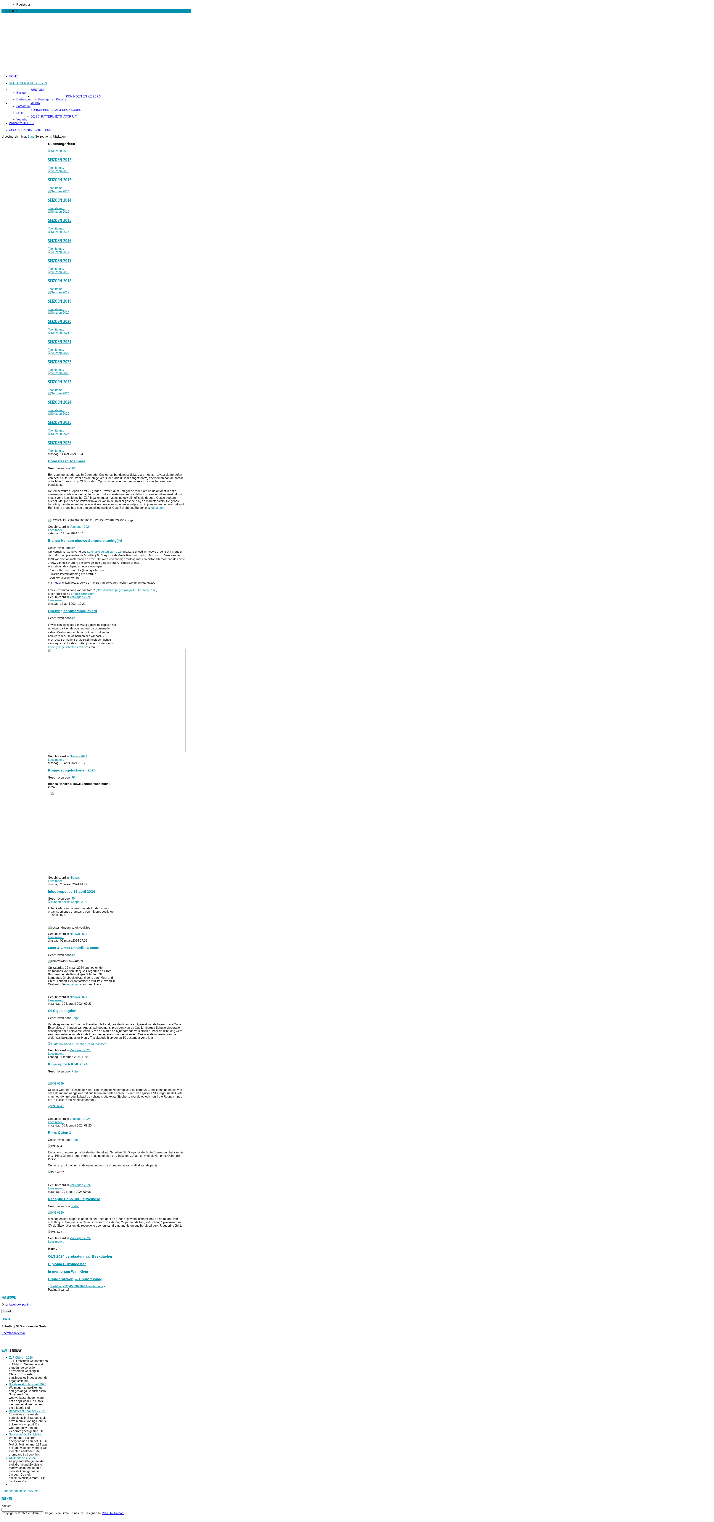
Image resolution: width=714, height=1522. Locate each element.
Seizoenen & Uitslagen (28, 83)
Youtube (21, 119)
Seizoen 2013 (59, 180)
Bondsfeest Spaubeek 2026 (27, 1411)
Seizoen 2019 (59, 301)
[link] (105, 551)
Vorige (60, 1286)
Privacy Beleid (21, 123)
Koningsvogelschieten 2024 (72, 770)
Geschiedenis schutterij (30, 129)
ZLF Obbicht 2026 (21, 1357)
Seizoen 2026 (59, 442)
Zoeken (6, 1506)
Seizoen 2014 (59, 200)
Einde (99, 1286)
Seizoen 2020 (59, 321)
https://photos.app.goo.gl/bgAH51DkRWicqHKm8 (126, 590)
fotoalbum (72, 984)
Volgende (89, 1286)
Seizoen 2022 (59, 361)
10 (81, 1286)
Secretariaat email (13, 1333)
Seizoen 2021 (59, 341)
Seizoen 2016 (59, 240)
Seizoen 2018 (59, 281)
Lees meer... (56, 530)
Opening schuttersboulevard (72, 611)
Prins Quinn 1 (59, 1132)
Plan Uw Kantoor (113, 1513)
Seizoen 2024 (59, 402)
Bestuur (38, 89)
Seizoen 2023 (59, 382)
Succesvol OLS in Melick (25, 1434)
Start (31, 136)
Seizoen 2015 (59, 220)
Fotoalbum (23, 106)
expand (7, 1311)
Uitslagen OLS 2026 (22, 1457)
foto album (157, 507)
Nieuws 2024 (78, 756)
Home (13, 76)
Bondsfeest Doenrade (66, 461)
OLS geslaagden (62, 1011)
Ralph (75, 1018)
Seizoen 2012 (59, 159)
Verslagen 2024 (80, 526)
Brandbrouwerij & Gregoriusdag (75, 1279)
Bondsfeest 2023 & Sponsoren (55, 109)
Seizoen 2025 (59, 422)
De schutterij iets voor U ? (53, 116)
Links (19, 112)
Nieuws (75, 877)
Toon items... (56, 167)
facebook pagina (20, 1304)
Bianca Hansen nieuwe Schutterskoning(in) (85, 541)
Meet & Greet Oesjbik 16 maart (73, 948)
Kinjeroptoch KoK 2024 (68, 1064)
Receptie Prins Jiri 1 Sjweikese (74, 1199)
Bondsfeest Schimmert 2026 (27, 1384)
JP (73, 468)
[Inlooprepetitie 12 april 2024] (68, 902)
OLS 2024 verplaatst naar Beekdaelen (80, 1256)
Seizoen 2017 (59, 260)
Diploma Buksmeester (67, 1264)
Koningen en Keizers (83, 96)
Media (35, 103)
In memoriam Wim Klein (68, 1271)
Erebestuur (23, 99)
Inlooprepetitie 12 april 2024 (71, 891)
